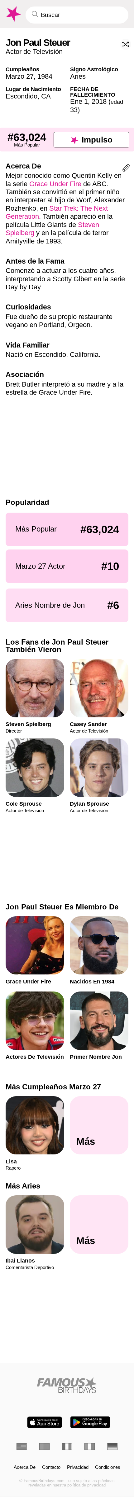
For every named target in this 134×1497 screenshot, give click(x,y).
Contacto (51, 1467)
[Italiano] (89, 1446)
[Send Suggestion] (126, 169)
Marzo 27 (20, 76)
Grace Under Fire (55, 184)
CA (46, 96)
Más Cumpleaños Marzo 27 (53, 1087)
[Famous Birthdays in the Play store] (90, 1422)
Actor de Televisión (34, 51)
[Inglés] (22, 1446)
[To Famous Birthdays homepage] (13, 14)
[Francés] (67, 1446)
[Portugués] (44, 1446)
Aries (78, 76)
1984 (44, 76)
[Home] (67, 1385)
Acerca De (25, 1467)
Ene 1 (79, 101)
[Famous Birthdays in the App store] (44, 1422)
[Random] (125, 44)
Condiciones (107, 1467)
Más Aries (23, 1186)
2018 (99, 101)
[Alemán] (112, 1446)
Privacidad (78, 1467)
